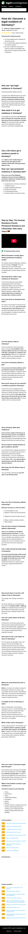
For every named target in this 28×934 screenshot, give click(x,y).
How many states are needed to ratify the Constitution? (15, 895)
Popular (11, 6)
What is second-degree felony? (14, 826)
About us (9, 931)
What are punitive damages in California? (13, 844)
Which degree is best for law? (13, 832)
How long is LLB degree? (12, 850)
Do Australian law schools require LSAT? (16, 835)
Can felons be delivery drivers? (14, 898)
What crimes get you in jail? (13, 907)
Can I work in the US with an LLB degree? (14, 888)
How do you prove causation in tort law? (16, 841)
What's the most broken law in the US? (15, 917)
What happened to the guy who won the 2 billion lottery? (16, 915)
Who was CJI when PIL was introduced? (16, 823)
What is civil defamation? (12, 838)
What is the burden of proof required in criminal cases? (15, 911)
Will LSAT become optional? (13, 891)
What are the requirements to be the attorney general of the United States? (15, 901)
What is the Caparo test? (12, 847)
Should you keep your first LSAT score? (16, 904)
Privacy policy (17, 931)
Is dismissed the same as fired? (14, 829)
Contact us (18, 6)
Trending (4, 6)
